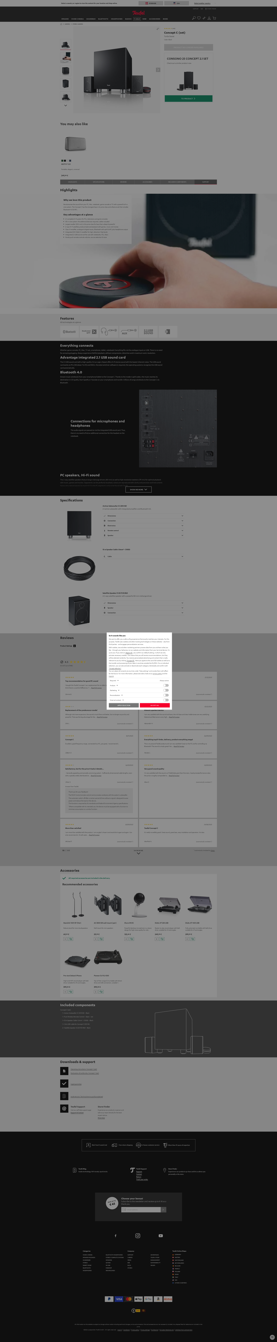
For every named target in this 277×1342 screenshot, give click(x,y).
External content (115, 700)
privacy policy (157, 673)
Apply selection (124, 705)
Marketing (113, 690)
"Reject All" (129, 653)
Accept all (155, 705)
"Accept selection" (115, 668)
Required (113, 680)
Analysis (112, 685)
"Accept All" (130, 660)
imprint (111, 676)
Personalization (115, 695)
